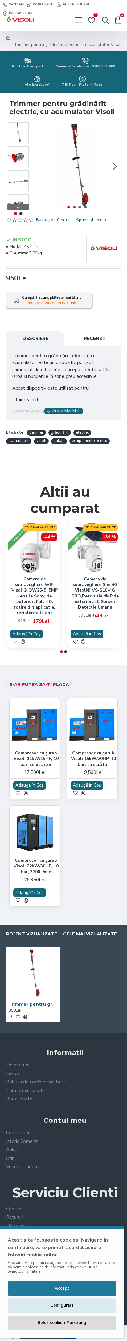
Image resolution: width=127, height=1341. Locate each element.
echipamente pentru (89, 441)
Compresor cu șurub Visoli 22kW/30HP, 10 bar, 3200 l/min (36, 866)
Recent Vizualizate (31, 934)
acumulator (19, 441)
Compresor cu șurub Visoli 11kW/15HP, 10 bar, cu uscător (36, 758)
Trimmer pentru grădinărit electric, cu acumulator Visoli (33, 1004)
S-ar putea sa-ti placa (39, 684)
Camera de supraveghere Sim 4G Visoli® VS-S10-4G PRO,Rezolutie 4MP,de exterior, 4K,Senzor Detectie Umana (95, 593)
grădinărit (59, 432)
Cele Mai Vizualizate (90, 934)
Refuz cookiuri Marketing (62, 1323)
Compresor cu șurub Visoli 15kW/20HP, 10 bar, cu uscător (93, 758)
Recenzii (94, 338)
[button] (39, 166)
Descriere (35, 338)
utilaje (59, 441)
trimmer (36, 432)
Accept (62, 1288)
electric (82, 432)
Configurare (62, 1305)
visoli (41, 441)
